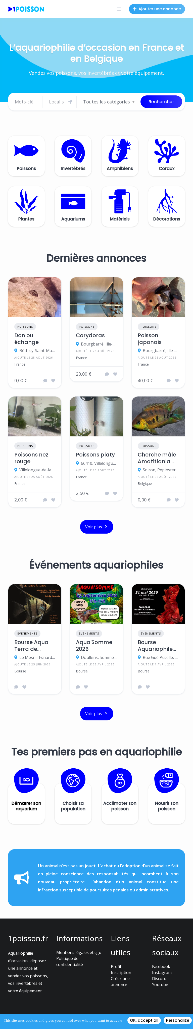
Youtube (160, 984)
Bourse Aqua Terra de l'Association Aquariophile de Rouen (31, 645)
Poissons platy (95, 454)
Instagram (162, 972)
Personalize (177, 1020)
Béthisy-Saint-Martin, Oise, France (37, 350)
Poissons (25, 326)
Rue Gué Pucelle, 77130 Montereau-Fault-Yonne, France (161, 657)
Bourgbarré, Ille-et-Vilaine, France (99, 344)
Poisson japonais (150, 339)
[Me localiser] (70, 102)
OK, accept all (144, 1020)
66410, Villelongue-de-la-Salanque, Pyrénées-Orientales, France (99, 463)
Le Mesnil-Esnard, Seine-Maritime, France (37, 657)
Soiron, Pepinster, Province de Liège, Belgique (161, 470)
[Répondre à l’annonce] (45, 381)
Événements (27, 633)
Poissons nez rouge (31, 458)
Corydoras (90, 335)
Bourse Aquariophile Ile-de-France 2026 (157, 645)
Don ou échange (26, 339)
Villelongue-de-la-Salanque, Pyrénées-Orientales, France (37, 470)
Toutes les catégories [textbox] (106, 102)
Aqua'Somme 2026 (94, 645)
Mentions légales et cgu (78, 952)
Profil (116, 966)
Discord (159, 978)
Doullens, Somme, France (99, 657)
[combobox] (108, 102)
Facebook (161, 966)
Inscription (121, 972)
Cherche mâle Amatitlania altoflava (157, 458)
